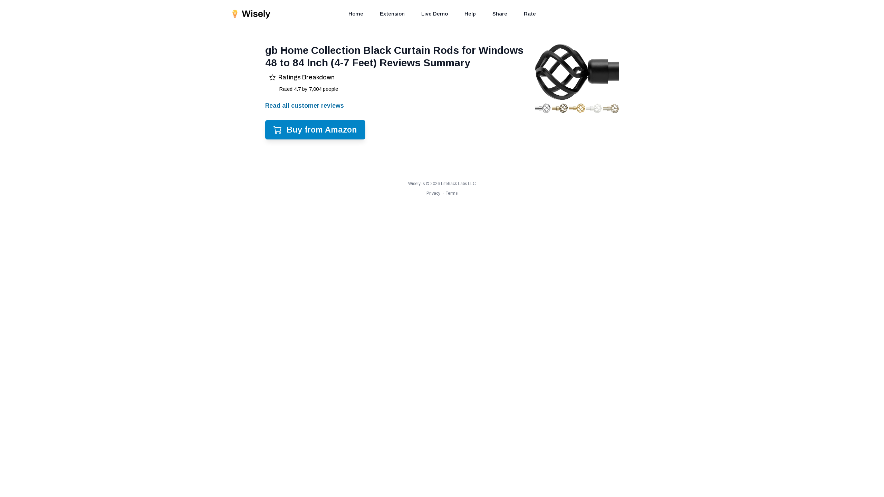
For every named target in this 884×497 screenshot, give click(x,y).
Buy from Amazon (322, 129)
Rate (530, 14)
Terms (452, 193)
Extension (392, 14)
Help (470, 14)
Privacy (433, 193)
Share (499, 14)
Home (355, 14)
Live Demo (434, 14)
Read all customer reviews (304, 105)
